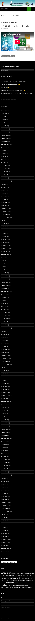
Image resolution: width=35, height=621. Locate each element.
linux (5, 580)
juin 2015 (3, 521)
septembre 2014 (5, 548)
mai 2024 (3, 193)
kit (28, 578)
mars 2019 (3, 383)
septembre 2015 (5, 511)
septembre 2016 (5, 475)
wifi (23, 587)
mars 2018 (3, 420)
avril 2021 (3, 306)
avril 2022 (3, 270)
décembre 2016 (5, 466)
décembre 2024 (5, 172)
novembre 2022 (5, 248)
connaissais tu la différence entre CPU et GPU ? (13, 81)
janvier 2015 (4, 536)
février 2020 (4, 349)
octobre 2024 (4, 178)
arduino (7, 572)
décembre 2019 (5, 355)
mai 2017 (3, 450)
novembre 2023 (5, 211)
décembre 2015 (5, 502)
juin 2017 (3, 447)
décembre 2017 (5, 429)
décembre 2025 (5, 135)
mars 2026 (3, 126)
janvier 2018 (4, 426)
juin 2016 (3, 484)
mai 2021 (3, 303)
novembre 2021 (5, 285)
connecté (27, 573)
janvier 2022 (4, 279)
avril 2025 (3, 159)
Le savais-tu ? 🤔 (5, 87)
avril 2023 (3, 233)
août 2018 (3, 404)
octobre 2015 (4, 508)
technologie (5, 587)
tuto (20, 587)
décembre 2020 (5, 319)
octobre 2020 (4, 325)
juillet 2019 (4, 371)
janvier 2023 (4, 242)
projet (16, 582)
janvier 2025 (4, 168)
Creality (31, 573)
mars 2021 (3, 309)
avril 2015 (3, 527)
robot (13, 585)
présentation (5, 56)
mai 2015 (3, 524)
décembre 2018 (5, 392)
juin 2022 (3, 263)
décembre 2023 (5, 208)
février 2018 (4, 423)
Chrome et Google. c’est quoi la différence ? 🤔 (13, 90)
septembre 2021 (5, 291)
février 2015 (4, 533)
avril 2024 (3, 196)
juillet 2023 (4, 224)
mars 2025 (3, 162)
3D (2, 573)
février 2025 (4, 165)
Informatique (13, 22)
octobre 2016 (4, 472)
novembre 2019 (5, 358)
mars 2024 (3, 199)
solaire (22, 585)
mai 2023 (3, 230)
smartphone (18, 585)
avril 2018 (3, 417)
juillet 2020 (4, 334)
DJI (2, 575)
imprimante (4, 578)
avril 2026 (3, 123)
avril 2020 (3, 343)
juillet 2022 (4, 260)
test (18, 587)
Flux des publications (6, 601)
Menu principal (33, 9)
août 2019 (3, 368)
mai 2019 (3, 377)
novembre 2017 (5, 432)
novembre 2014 (5, 542)
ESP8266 (20, 575)
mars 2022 (3, 273)
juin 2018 (3, 410)
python (26, 582)
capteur (22, 573)
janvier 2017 (4, 462)
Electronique (5, 22)
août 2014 (3, 551)
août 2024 (3, 184)
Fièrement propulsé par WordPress (8, 619)
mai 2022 (3, 266)
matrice (7, 580)
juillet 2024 (4, 187)
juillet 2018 (4, 407)
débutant (16, 575)
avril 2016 (3, 490)
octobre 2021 (4, 288)
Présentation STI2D (15, 25)
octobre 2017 (4, 435)
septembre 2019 (5, 364)
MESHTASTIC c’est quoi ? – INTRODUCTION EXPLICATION (16, 93)
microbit (26, 580)
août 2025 (3, 147)
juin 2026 (3, 116)
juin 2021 (3, 300)
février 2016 (4, 496)
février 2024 (4, 202)
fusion (28, 575)
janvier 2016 (4, 499)
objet (5, 582)
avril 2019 (3, 380)
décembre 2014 (5, 539)
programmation (10, 582)
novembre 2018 (5, 395)
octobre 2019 (4, 361)
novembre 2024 (5, 175)
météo (2, 582)
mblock (11, 580)
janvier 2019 (4, 389)
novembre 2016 (5, 469)
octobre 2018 (4, 398)
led (31, 578)
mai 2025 (3, 156)
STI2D (12, 56)
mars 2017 (3, 456)
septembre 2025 (5, 144)
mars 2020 (3, 346)
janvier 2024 (4, 205)
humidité (32, 575)
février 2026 (4, 129)
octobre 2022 (4, 251)
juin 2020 (3, 337)
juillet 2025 (4, 150)
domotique (6, 575)
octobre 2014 (4, 545)
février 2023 (4, 239)
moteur (31, 580)
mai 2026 (3, 119)
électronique (28, 587)
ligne (2, 580)
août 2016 (3, 478)
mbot (15, 580)
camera (17, 573)
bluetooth (13, 573)
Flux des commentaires (7, 604)
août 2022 (3, 257)
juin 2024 (3, 190)
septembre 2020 (5, 328)
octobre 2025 (4, 141)
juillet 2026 (4, 113)
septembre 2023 (5, 217)
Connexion (4, 598)
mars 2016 (3, 493)
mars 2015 (3, 530)
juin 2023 (3, 227)
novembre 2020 (5, 322)
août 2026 (3, 110)
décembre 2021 (5, 282)
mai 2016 (3, 487)
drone (11, 575)
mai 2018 (3, 413)
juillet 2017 (4, 444)
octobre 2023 (4, 214)
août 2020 (3, 331)
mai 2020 (3, 340)
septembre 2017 (5, 438)
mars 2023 (3, 236)
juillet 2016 (4, 481)
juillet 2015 (4, 518)
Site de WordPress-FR (6, 607)
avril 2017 (3, 453)
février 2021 (4, 312)
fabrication (25, 575)
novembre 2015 (5, 505)
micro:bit (21, 580)
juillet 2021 (4, 297)
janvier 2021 (4, 315)
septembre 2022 (5, 254)
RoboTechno (5, 9)
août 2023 (3, 221)
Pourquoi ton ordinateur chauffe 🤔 (10, 84)
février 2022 (4, 276)
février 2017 (4, 459)
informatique (25, 578)
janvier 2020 (4, 352)
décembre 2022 (5, 245)
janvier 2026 (4, 132)
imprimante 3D (14, 578)
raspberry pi (5, 585)
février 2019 (4, 386)
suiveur (26, 585)
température (13, 587)
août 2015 (3, 515)
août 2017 (3, 441)
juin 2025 (3, 153)
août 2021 (3, 294)
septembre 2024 (5, 181)
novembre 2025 (5, 138)
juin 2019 (3, 374)
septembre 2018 (5, 401)
